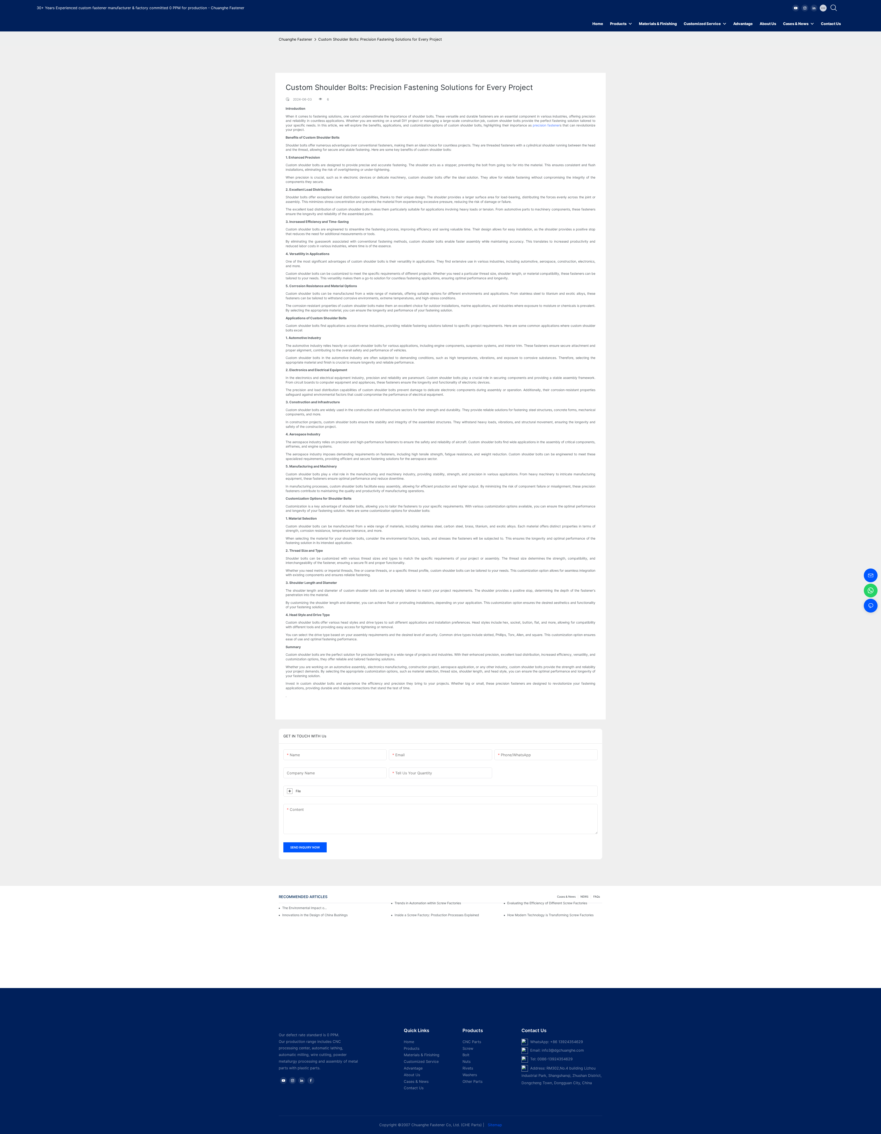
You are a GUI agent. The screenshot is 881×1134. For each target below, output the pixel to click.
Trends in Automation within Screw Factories (428, 903)
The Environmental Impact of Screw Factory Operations (305, 908)
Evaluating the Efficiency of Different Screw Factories (547, 903)
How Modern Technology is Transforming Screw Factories (550, 915)
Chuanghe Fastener (295, 39)
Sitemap (495, 1125)
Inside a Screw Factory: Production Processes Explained (437, 915)
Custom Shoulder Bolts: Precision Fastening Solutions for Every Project (380, 39)
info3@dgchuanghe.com (563, 1050)
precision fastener (546, 125)
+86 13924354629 (566, 1041)
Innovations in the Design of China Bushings (315, 915)
